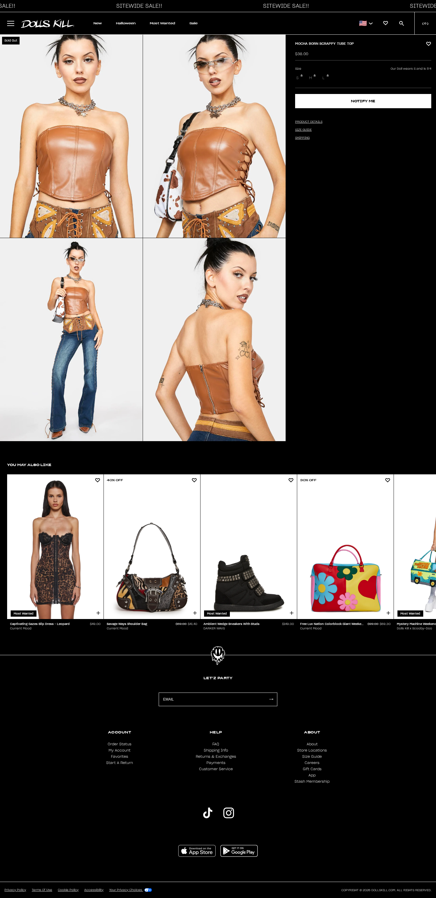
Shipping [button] (302, 137)
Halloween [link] (126, 23)
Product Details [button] (308, 121)
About (312, 744)
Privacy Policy (15, 890)
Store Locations (312, 750)
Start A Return (119, 763)
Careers (312, 763)
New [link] (97, 23)
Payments (215, 763)
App (312, 775)
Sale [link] (194, 23)
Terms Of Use (42, 890)
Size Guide (312, 756)
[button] (138, 6)
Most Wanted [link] (162, 23)
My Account (120, 750)
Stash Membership (312, 781)
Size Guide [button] (303, 129)
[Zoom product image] (71, 136)
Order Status (119, 744)
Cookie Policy (68, 890)
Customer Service (216, 769)
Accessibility (94, 890)
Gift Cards (312, 769)
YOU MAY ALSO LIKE (29, 464)
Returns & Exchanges (216, 756)
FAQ (215, 744)
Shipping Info (216, 750)
